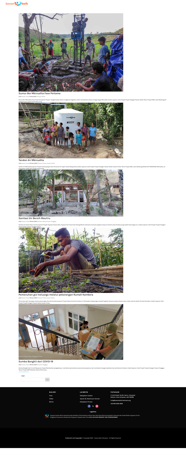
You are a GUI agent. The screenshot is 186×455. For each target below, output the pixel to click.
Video (51, 399)
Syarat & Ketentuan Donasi (90, 399)
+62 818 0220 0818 (117, 403)
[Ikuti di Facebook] (89, 406)
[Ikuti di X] (93, 406)
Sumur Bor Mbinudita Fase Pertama (39, 93)
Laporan (156, 4)
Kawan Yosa (25, 96)
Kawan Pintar (42, 163)
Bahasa (181, 4)
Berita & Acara (165, 4)
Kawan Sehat (41, 96)
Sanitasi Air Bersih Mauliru (34, 218)
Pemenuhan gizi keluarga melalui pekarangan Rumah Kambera (56, 294)
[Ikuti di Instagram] (96, 406)
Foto (50, 396)
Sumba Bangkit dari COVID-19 (36, 361)
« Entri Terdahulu (24, 372)
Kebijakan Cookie (86, 396)
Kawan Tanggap (51, 221)
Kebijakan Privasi (86, 402)
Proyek (150, 4)
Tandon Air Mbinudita (31, 160)
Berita (51, 402)
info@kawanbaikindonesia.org (121, 400)
